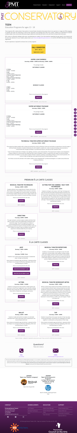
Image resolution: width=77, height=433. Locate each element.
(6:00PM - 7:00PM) (10, 87)
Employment (51, 5)
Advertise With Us (62, 415)
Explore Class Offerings (48, 408)
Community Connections (63, 413)
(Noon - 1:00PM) (13, 75)
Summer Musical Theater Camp (48, 411)
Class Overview (46, 414)
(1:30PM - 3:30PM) (13, 78)
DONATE (69, 5)
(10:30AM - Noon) (10, 72)
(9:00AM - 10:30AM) (10, 70)
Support (58, 5)
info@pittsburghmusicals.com (11, 414)
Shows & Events (36, 5)
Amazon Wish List (62, 410)
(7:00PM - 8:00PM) (10, 90)
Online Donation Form (63, 408)
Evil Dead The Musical (33, 410)
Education (44, 5)
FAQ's (29, 413)
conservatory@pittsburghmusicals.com (42, 38)
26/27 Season (31, 408)
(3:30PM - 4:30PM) (10, 81)
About (63, 5)
